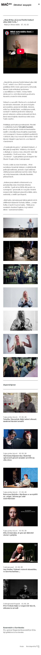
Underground (8, 567)
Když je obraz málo (12, 24)
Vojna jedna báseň (10, 417)
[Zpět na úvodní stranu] (17, 4)
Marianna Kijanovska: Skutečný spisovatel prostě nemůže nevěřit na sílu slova (19, 458)
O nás (22, 646)
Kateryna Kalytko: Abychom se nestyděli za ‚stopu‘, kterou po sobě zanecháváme (20, 497)
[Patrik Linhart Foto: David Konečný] (20, 251)
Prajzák (17, 604)
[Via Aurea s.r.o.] (37, 646)
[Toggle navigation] (39, 4)
